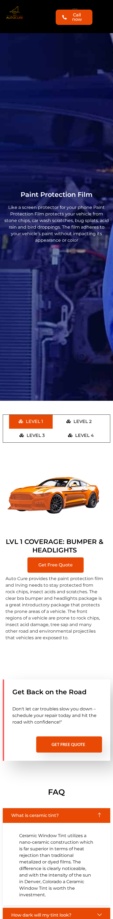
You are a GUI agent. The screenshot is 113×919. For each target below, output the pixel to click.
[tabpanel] (56, 551)
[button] (55, 565)
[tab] (31, 422)
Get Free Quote (68, 744)
